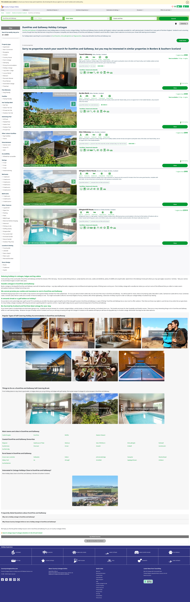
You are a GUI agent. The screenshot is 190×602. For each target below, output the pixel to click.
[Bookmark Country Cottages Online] (175, 6)
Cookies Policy (99, 575)
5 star (4, 163)
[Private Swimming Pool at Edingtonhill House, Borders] (50, 226)
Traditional (6, 267)
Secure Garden (7, 239)
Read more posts (147, 575)
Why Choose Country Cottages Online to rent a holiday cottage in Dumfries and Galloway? (29, 522)
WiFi (4, 150)
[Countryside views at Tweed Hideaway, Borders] (50, 71)
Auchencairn (162, 446)
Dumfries (36, 435)
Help (97, 581)
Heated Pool (6, 122)
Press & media (99, 589)
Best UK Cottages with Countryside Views (153, 571)
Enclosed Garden (8, 236)
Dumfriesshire (56, 36)
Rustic (5, 265)
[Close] (187, 2)
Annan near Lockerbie (8, 457)
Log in (186, 6)
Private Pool (6, 130)
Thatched (5, 86)
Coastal (5, 55)
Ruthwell (161, 443)
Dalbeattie (36, 457)
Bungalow (6, 52)
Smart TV (5, 147)
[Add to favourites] (172, 7)
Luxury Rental (7, 73)
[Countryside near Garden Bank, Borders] (50, 110)
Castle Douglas (6, 435)
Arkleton (161, 460)
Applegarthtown (132, 460)
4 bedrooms (6, 184)
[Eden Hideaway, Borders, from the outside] (50, 149)
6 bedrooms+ (7, 190)
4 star (4, 165)
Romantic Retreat (8, 78)
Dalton (67, 457)
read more (182, 40)
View (175, 88)
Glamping (6, 62)
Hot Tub (5, 105)
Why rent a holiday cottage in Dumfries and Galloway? (18, 517)
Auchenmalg (5, 449)
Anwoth (98, 446)
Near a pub (6, 256)
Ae (34, 460)
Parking (5, 213)
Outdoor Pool (7, 127)
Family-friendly (7, 99)
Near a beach (7, 253)
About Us (98, 571)
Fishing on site (7, 226)
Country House (7, 57)
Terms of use (99, 597)
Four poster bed (7, 234)
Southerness (5, 446)
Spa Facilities (6, 136)
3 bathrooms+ (7, 201)
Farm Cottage (7, 60)
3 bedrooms (6, 182)
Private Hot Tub (7, 110)
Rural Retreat (7, 81)
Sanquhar (130, 457)
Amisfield (98, 460)
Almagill (67, 460)
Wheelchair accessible (9, 156)
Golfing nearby (7, 228)
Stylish (5, 270)
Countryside (6, 248)
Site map (98, 593)
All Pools (5, 119)
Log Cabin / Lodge (8, 70)
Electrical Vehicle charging (10, 221)
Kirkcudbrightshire (66, 36)
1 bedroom (6, 177)
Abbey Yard (5, 460)
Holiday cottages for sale (101, 583)
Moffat (67, 435)
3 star (4, 168)
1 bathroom (6, 196)
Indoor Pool (6, 124)
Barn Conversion (8, 49)
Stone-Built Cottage (8, 83)
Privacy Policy (99, 591)
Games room (7, 145)
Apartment (6, 47)
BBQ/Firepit (6, 218)
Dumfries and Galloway (29, 30)
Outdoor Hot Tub (8, 113)
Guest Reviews (99, 577)
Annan (67, 446)
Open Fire (6, 210)
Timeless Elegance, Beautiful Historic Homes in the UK (155, 573)
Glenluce (67, 443)
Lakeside (5, 251)
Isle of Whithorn (100, 443)
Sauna (5, 138)
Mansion (5, 76)
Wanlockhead (162, 457)
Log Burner (6, 208)
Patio (4, 215)
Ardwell (129, 446)
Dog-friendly (6, 92)
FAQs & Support (99, 579)
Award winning (7, 170)
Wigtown (4, 443)
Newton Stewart (100, 435)
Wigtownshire (77, 36)
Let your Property (100, 585)
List (180, 6)
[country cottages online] (10, 6)
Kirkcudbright (131, 443)
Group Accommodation (10, 65)
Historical (6, 223)
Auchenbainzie (6, 463)
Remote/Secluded (8, 258)
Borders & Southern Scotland (95, 541)
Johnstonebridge (101, 457)
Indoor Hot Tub (7, 107)
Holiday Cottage (7, 68)
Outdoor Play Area (8, 242)
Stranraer (36, 446)
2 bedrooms (6, 179)
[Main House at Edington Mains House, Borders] (50, 187)
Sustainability (99, 595)
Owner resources (100, 587)
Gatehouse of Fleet (39, 443)
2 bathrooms (7, 199)
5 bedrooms (6, 187)
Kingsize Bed (6, 231)
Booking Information (100, 573)
